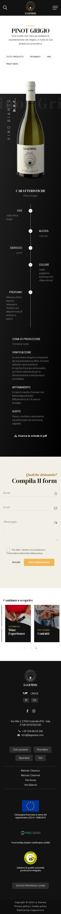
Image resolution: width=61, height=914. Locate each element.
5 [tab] (42, 648)
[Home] (30, 7)
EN (34, 700)
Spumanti (35, 56)
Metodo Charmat (30, 775)
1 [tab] (19, 648)
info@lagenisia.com (33, 735)
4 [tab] (36, 648)
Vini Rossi (30, 780)
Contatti (40, 635)
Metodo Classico (30, 770)
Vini (49, 56)
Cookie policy (39, 906)
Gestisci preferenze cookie (30, 885)
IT (26, 700)
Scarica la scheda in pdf (32, 435)
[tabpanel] (16, 623)
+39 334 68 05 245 (32, 731)
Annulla (16, 562)
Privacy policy (22, 906)
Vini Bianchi (30, 784)
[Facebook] (27, 711)
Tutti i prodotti (14, 56)
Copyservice (37, 910)
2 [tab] (24, 648)
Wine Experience (13, 634)
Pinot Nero (12, 64)
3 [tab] (30, 648)
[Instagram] (33, 711)
